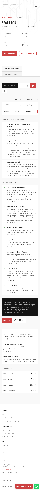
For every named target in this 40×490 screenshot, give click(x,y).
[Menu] (36, 5)
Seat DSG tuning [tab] (12, 74)
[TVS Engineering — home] (10, 5)
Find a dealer (9, 53)
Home (4, 17)
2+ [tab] (34, 86)
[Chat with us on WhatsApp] (36, 486)
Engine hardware (8, 433)
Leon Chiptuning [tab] (12, 68)
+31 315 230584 (7, 469)
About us (5, 446)
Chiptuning (6, 430)
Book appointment (24, 486)
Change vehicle (27, 53)
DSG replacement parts (10, 421)
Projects (5, 452)
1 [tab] (22, 86)
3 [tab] (5, 91)
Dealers (5, 449)
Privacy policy (7, 486)
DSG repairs (6, 414)
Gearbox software (8, 436)
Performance (12, 17)
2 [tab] (28, 86)
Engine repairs (7, 418)
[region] (20, 106)
